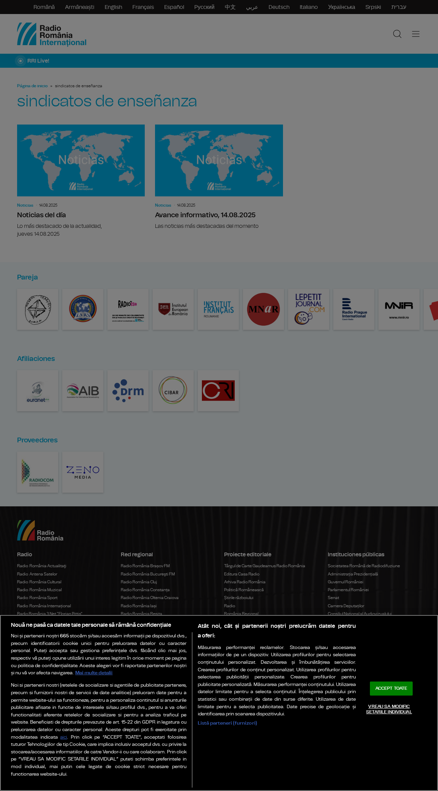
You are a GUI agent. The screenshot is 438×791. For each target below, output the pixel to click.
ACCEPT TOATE (391, 688)
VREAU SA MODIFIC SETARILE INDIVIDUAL (389, 709)
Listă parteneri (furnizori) (227, 723)
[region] (219, 703)
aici (63, 737)
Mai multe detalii (94, 672)
